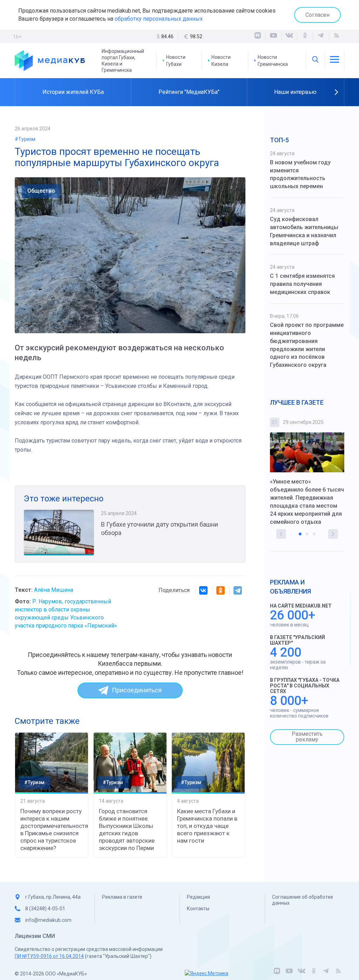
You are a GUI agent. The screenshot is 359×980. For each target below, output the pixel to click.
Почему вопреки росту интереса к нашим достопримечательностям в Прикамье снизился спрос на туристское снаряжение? (51, 829)
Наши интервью (295, 92)
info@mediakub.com (48, 920)
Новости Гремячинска (273, 60)
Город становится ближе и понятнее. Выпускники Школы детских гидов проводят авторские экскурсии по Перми (127, 829)
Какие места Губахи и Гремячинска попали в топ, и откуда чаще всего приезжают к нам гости (207, 826)
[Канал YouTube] (273, 36)
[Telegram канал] (320, 36)
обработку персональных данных (159, 18)
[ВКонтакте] (289, 36)
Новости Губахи (175, 60)
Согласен (317, 15)
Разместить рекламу (307, 737)
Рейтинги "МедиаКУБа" (188, 92)
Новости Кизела (221, 60)
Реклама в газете (122, 897)
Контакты (198, 908)
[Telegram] (237, 590)
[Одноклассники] (305, 36)
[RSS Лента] (336, 36)
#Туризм (25, 139)
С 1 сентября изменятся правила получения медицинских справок (302, 284)
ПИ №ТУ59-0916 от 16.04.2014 (49, 956)
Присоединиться (137, 690)
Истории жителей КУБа (73, 92)
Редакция (198, 897)
